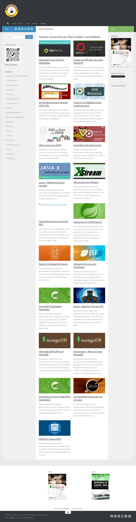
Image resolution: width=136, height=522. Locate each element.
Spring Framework (12, 145)
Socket (9, 135)
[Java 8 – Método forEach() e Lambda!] (54, 171)
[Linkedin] (22, 29)
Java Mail (9, 108)
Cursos (43, 24)
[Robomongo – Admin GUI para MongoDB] (89, 340)
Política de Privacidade (61, 509)
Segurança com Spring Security (87, 222)
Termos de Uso (77, 509)
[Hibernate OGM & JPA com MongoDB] (54, 340)
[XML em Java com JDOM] (54, 134)
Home (14, 24)
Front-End (10, 94)
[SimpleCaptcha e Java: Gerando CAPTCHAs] (54, 91)
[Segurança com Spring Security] (89, 211)
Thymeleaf (10, 154)
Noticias (9, 126)
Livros (27, 24)
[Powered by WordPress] (12, 517)
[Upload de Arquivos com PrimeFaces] (89, 253)
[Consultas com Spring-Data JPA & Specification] (54, 385)
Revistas (35, 24)
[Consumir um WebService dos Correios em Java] (89, 91)
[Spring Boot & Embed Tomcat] (89, 134)
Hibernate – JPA (12, 103)
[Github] (28, 29)
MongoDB (10, 122)
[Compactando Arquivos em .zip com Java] (89, 385)
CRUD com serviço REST (50, 439)
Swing (9, 149)
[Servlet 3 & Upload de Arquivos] (54, 253)
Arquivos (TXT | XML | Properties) (17, 76)
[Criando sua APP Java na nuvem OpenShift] (89, 48)
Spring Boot (10, 140)
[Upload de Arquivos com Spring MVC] (54, 210)
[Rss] (31, 29)
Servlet (9, 131)
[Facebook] (16, 29)
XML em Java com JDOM (50, 145)
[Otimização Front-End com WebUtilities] (54, 48)
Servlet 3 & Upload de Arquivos (53, 264)
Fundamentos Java (12, 99)
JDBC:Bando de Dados (13, 113)
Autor (21, 24)
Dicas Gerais (10, 90)
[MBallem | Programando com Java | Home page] (11, 10)
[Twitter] (19, 29)
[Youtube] (25, 29)
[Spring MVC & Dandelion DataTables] (54, 295)
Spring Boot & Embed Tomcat (87, 145)
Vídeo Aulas (10, 158)
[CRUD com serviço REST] (54, 428)
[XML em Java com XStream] (89, 171)
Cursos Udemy (11, 80)
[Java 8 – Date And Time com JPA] (89, 295)
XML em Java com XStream (86, 182)
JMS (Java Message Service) (15, 117)
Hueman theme (29, 518)
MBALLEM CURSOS (11, 65)
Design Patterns (12, 85)
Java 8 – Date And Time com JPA (88, 306)
